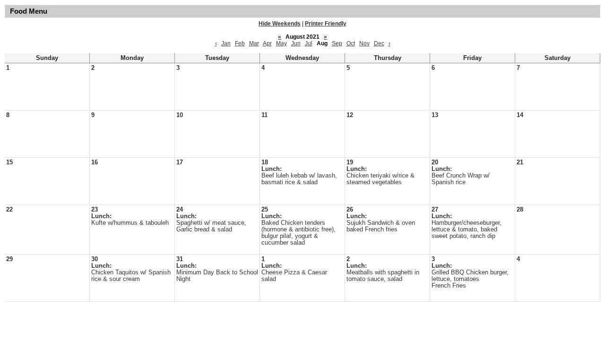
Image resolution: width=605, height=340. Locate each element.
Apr (267, 43)
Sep (337, 43)
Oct (350, 43)
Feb (240, 43)
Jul (308, 43)
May (281, 43)
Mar (254, 43)
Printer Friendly (325, 23)
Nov (364, 43)
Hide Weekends (280, 23)
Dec (379, 43)
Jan (226, 43)
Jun (296, 43)
